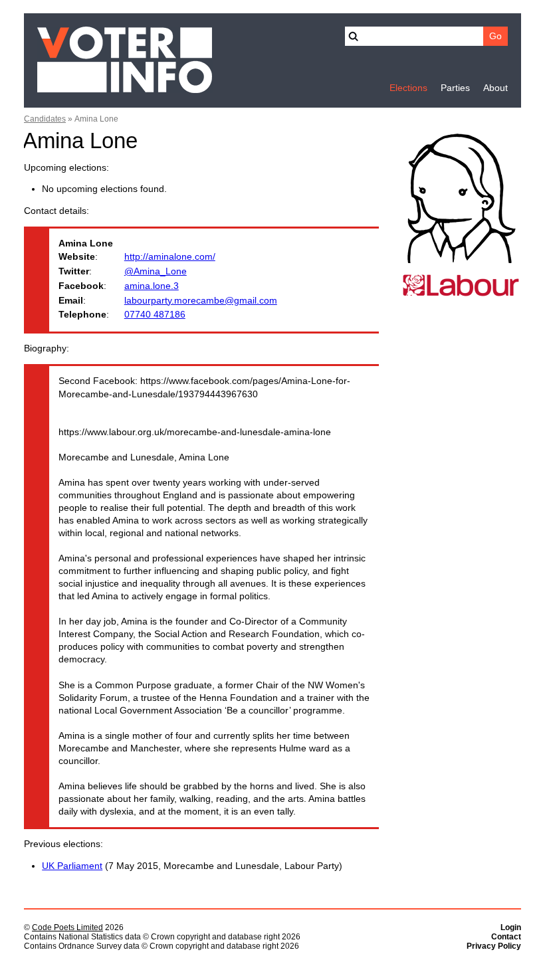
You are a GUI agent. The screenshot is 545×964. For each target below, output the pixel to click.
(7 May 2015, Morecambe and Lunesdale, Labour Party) (192, 866)
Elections (408, 88)
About (495, 88)
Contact (506, 936)
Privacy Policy (494, 946)
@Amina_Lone (155, 271)
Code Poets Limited (67, 927)
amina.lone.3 (151, 286)
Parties (455, 88)
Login (510, 927)
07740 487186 (154, 315)
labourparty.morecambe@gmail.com (200, 301)
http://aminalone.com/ (169, 257)
